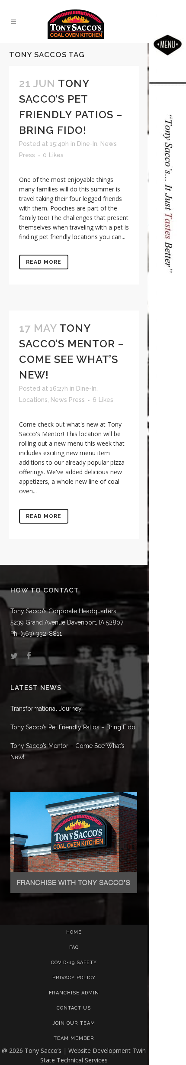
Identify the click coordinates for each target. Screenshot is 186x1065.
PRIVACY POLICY (74, 978)
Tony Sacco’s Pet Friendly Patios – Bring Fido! (73, 727)
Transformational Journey (46, 708)
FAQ (74, 947)
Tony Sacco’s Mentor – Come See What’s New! (67, 751)
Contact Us (74, 1008)
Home (74, 932)
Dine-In (87, 143)
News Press (68, 399)
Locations (33, 399)
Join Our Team (74, 1023)
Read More (43, 262)
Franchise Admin (74, 993)
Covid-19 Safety (74, 962)
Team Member (74, 1038)
